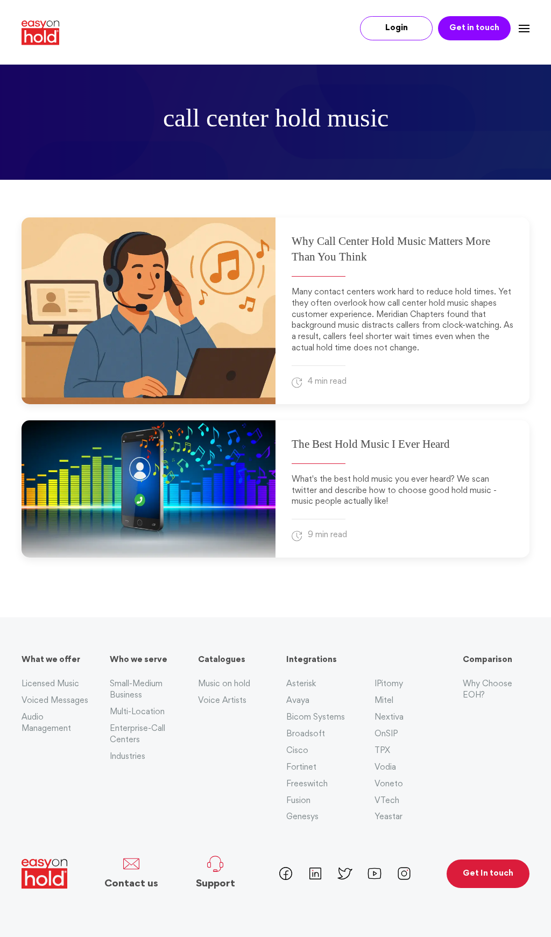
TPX (382, 751)
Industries (127, 756)
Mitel (384, 701)
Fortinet (301, 767)
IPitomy (389, 684)
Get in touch (474, 28)
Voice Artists (222, 701)
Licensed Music (50, 684)
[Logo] (44, 33)
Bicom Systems (315, 717)
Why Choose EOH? (487, 690)
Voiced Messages (55, 701)
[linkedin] (315, 872)
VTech (387, 801)
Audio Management (46, 723)
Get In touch (488, 873)
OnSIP (386, 734)
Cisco (297, 751)
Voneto (389, 784)
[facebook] (286, 872)
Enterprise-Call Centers (137, 734)
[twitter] (345, 872)
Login (396, 28)
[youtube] (374, 872)
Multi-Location (137, 712)
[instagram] (404, 872)
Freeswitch (307, 784)
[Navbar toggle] (520, 28)
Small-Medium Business (136, 690)
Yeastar (388, 817)
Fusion (298, 801)
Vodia (385, 767)
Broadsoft (305, 734)
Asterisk (301, 684)
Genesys (302, 817)
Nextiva (389, 717)
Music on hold (224, 684)
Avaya (297, 701)
